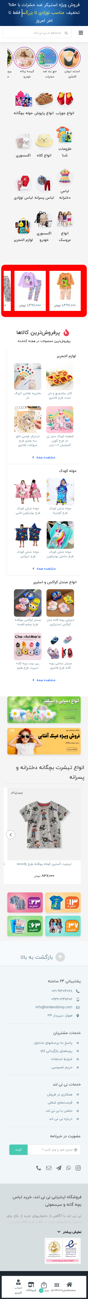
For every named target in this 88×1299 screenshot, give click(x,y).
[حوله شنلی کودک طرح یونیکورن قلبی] (28, 471)
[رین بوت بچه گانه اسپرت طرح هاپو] (28, 626)
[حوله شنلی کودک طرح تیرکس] (28, 515)
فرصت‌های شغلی (60, 1095)
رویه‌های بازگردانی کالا (56, 1043)
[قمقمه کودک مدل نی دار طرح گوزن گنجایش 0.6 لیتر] (59, 399)
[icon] (23, 211)
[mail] (48, 1160)
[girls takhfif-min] (25, 886)
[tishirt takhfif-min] (63, 886)
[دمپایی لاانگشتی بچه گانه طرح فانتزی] (60, 626)
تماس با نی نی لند (59, 1103)
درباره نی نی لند (60, 1111)
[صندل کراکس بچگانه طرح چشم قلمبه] (28, 583)
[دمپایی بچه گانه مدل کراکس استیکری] (60, 583)
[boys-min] (44, 169)
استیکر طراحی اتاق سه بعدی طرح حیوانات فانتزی (28, 433)
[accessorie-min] (23, 126)
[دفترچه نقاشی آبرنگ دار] (27, 356)
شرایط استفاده (61, 1051)
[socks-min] (65, 84)
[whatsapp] (68, 1160)
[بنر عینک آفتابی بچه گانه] (44, 721)
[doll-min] (65, 204)
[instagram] (78, 1160)
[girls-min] (65, 162)
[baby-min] (23, 169)
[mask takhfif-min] (25, 909)
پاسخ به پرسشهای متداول (53, 1035)
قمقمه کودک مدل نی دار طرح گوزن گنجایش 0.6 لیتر (59, 433)
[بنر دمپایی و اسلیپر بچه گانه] (44, 690)
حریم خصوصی (62, 1059)
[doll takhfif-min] (63, 909)
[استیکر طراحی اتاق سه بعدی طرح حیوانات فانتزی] (27, 399)
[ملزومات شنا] (65, 120)
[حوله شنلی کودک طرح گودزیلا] (60, 471)
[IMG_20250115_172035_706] (59, 356)
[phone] (38, 1160)
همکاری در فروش (59, 1086)
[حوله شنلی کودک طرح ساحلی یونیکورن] (60, 515)
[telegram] (58, 1160)
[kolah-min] (44, 126)
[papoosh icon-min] (44, 84)
